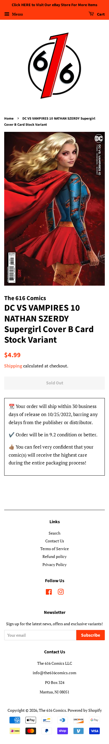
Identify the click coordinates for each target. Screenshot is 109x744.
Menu (17, 14)
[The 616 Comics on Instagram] (61, 592)
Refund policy (54, 556)
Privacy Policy (54, 564)
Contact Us (54, 540)
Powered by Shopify (85, 710)
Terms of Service (54, 548)
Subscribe (90, 635)
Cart (100, 14)
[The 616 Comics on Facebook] (49, 592)
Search (54, 533)
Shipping (13, 366)
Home (9, 118)
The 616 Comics (52, 710)
